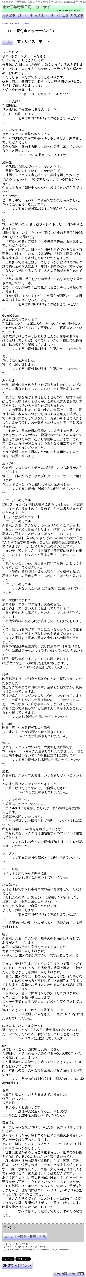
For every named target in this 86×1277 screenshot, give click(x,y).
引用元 (7, 41)
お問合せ (62, 15)
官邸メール (25, 15)
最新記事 (8, 15)
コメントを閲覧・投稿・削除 (25, 1236)
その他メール (44, 15)
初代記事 (76, 15)
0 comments (23, 23)
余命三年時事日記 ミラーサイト (28, 7)
